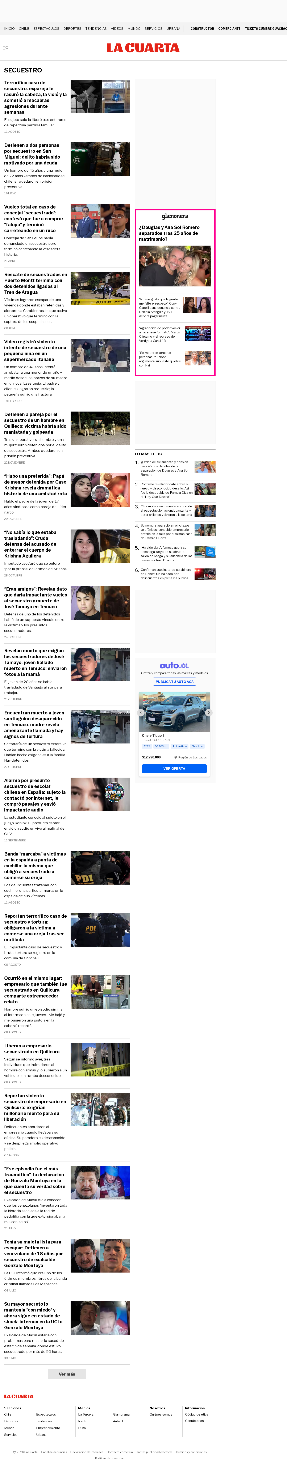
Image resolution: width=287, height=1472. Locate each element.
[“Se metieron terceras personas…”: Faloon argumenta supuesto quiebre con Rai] (198, 359)
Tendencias (96, 28)
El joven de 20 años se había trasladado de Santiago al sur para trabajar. (33, 687)
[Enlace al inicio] (175, 217)
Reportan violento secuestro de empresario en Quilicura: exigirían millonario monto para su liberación (35, 1107)
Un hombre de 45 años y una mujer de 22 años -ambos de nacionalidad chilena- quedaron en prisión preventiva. (34, 179)
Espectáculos (46, 28)
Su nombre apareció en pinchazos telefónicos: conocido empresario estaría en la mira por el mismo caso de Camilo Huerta (166, 531)
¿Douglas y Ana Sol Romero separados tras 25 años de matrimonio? (169, 233)
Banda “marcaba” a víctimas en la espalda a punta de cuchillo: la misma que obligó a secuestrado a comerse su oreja (35, 866)
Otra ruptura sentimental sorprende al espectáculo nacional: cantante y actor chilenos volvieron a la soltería (166, 510)
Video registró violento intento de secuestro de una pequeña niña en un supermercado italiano (35, 350)
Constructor (202, 28)
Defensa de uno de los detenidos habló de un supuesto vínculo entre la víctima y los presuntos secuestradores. (34, 622)
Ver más (67, 1374)
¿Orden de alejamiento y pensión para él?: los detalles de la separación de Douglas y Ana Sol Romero (164, 468)
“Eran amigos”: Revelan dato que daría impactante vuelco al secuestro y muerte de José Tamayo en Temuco (35, 598)
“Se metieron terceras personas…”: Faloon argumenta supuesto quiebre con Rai (160, 359)
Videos (117, 28)
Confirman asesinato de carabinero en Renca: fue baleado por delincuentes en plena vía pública (166, 574)
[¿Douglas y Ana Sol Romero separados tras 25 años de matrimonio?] (175, 267)
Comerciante (229, 28)
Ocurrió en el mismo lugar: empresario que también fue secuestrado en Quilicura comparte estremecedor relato (35, 990)
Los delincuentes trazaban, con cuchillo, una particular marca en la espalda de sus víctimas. (33, 890)
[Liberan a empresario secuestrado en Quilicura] (100, 1060)
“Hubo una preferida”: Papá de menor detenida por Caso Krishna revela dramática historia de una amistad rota (35, 485)
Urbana (173, 28)
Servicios (153, 28)
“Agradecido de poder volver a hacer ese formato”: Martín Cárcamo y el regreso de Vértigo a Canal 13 (159, 334)
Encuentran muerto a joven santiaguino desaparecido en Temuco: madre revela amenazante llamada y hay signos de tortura (34, 724)
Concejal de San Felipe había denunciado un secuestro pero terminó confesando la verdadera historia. (32, 246)
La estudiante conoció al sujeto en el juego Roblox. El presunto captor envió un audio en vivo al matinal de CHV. (35, 826)
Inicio (9, 28)
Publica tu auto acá (175, 681)
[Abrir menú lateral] (7, 47)
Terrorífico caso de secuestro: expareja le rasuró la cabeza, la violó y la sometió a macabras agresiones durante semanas (35, 97)
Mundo (134, 28)
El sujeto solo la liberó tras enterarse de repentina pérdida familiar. (35, 122)
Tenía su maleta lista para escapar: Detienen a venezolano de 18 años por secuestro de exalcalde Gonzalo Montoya (33, 1254)
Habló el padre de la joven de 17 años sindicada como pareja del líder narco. (35, 507)
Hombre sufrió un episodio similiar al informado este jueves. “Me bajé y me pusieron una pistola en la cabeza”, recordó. (34, 1017)
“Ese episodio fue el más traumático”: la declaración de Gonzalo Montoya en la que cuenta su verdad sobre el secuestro (34, 1180)
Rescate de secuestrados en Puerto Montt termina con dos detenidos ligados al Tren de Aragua (35, 283)
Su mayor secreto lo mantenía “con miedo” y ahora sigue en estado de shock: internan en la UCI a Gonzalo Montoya (33, 1316)
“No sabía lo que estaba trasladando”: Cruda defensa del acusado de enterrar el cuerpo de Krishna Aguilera (30, 544)
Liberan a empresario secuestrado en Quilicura (32, 1049)
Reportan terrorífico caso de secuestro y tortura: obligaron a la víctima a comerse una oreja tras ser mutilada (35, 928)
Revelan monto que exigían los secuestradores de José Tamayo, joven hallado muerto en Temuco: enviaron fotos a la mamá (35, 662)
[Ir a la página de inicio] (143, 48)
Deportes (72, 28)
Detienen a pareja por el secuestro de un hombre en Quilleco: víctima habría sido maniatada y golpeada (35, 423)
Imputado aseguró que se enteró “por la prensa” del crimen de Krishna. (35, 566)
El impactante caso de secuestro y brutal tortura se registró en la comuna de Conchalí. (33, 952)
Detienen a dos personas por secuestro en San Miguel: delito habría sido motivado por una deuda (32, 154)
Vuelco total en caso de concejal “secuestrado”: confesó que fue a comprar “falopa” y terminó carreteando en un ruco (33, 219)
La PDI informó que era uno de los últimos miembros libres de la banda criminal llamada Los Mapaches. (35, 1278)
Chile (24, 28)
